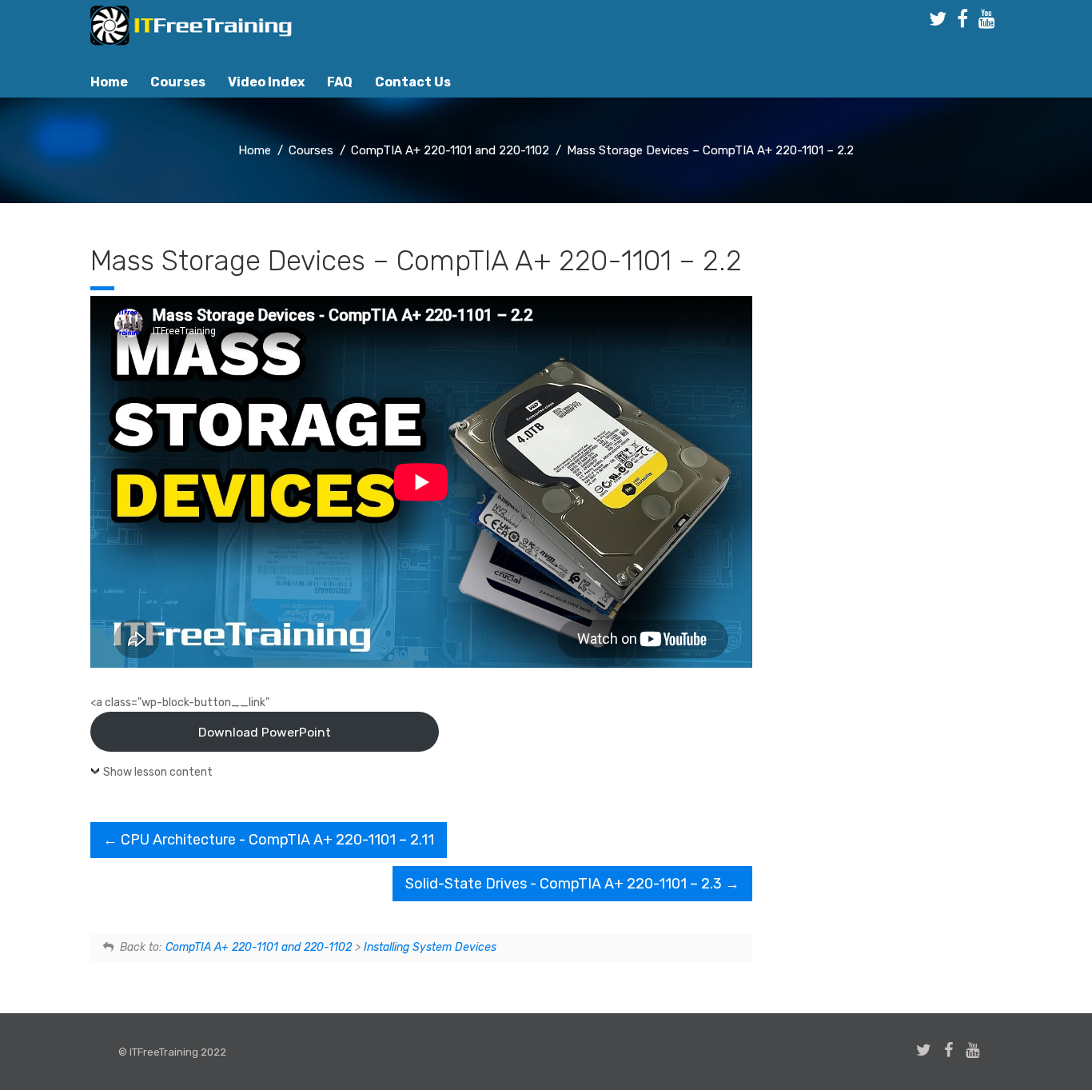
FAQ (340, 82)
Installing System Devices (430, 947)
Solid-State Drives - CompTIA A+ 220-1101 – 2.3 (565, 883)
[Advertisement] (897, 511)
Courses (177, 82)
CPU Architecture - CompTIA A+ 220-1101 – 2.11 (276, 839)
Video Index (266, 82)
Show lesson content (158, 772)
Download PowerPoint (264, 732)
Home (109, 82)
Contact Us (413, 82)
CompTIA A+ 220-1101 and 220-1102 (258, 947)
